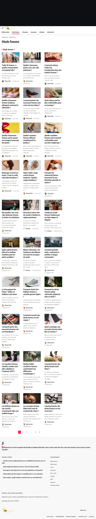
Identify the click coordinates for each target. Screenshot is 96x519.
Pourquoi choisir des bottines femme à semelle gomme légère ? (32, 293)
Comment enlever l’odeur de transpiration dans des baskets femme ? (53, 69)
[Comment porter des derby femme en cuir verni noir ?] (53, 398)
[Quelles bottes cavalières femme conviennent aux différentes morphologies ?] (32, 356)
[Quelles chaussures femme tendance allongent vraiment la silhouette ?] (11, 92)
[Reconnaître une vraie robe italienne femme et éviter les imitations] (11, 205)
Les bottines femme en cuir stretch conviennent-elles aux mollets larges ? (10, 409)
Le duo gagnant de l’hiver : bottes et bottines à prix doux (9, 291)
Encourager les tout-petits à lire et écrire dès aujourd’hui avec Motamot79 (23, 470)
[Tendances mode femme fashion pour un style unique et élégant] (53, 205)
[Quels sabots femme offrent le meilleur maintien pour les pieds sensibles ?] (11, 242)
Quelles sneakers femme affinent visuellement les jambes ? (29, 139)
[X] (91, 510)
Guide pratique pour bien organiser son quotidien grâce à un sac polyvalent (23, 474)
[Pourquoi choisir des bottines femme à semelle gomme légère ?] (32, 282)
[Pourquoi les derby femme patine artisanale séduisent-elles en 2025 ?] (53, 282)
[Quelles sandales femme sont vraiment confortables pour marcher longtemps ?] (53, 127)
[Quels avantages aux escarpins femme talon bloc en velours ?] (53, 319)
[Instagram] (93, 510)
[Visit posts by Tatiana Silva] (3, 81)
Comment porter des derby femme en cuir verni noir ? (52, 408)
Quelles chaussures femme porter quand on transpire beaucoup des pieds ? (10, 139)
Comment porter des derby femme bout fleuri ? (52, 366)
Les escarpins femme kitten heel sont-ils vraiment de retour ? (31, 408)
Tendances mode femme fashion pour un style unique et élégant (52, 216)
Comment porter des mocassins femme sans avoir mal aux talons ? (32, 102)
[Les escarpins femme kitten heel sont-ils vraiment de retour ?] (32, 398)
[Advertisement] (48, 13)
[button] (3, 28)
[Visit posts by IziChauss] (24, 229)
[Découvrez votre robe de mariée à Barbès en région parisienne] (32, 205)
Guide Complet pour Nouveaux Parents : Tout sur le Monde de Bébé (21, 466)
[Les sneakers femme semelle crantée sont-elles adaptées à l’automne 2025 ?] (11, 356)
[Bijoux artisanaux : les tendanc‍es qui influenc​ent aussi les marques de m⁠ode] (32, 242)
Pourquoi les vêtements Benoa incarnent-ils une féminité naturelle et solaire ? (52, 178)
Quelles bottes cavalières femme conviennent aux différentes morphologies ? (30, 369)
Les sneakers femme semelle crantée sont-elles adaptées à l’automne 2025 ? (10, 367)
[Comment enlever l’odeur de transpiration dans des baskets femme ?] (53, 57)
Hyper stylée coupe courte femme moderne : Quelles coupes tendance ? (30, 176)
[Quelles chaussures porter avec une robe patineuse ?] (32, 57)
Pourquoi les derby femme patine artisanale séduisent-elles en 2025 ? (53, 293)
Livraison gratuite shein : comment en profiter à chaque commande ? (52, 253)
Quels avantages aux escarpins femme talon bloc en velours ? (53, 329)
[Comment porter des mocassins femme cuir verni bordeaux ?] (11, 319)
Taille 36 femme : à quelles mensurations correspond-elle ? (10, 67)
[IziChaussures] (10, 28)
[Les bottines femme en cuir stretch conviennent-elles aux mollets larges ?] (11, 398)
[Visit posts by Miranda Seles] (24, 81)
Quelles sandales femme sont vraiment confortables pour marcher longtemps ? (53, 139)
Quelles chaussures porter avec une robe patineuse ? (31, 67)
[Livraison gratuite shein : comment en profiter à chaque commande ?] (53, 242)
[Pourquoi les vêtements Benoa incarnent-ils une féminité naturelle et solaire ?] (53, 165)
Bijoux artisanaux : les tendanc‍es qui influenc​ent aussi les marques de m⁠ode (31, 253)
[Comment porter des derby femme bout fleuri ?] (53, 356)
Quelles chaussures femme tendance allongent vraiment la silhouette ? (10, 104)
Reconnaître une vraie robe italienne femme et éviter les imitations (10, 214)
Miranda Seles (29, 81)
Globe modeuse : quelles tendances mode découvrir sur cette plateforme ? (22, 477)
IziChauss (28, 228)
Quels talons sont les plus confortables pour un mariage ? (53, 102)
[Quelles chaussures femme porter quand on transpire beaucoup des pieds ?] (11, 127)
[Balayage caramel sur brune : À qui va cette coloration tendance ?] (11, 165)
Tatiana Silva (8, 81)
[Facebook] (89, 510)
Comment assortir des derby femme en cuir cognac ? (31, 317)
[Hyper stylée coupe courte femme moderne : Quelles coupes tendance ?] (32, 165)
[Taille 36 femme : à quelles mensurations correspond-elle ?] (11, 57)
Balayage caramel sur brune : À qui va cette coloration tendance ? (10, 175)
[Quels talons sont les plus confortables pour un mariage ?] (53, 92)
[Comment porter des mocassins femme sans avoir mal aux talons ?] (32, 92)
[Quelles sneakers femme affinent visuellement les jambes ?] (32, 127)
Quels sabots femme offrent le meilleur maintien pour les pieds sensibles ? (9, 253)
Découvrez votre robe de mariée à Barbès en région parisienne (31, 214)
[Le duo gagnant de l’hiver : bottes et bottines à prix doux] (11, 282)
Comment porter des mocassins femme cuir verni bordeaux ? (10, 329)
